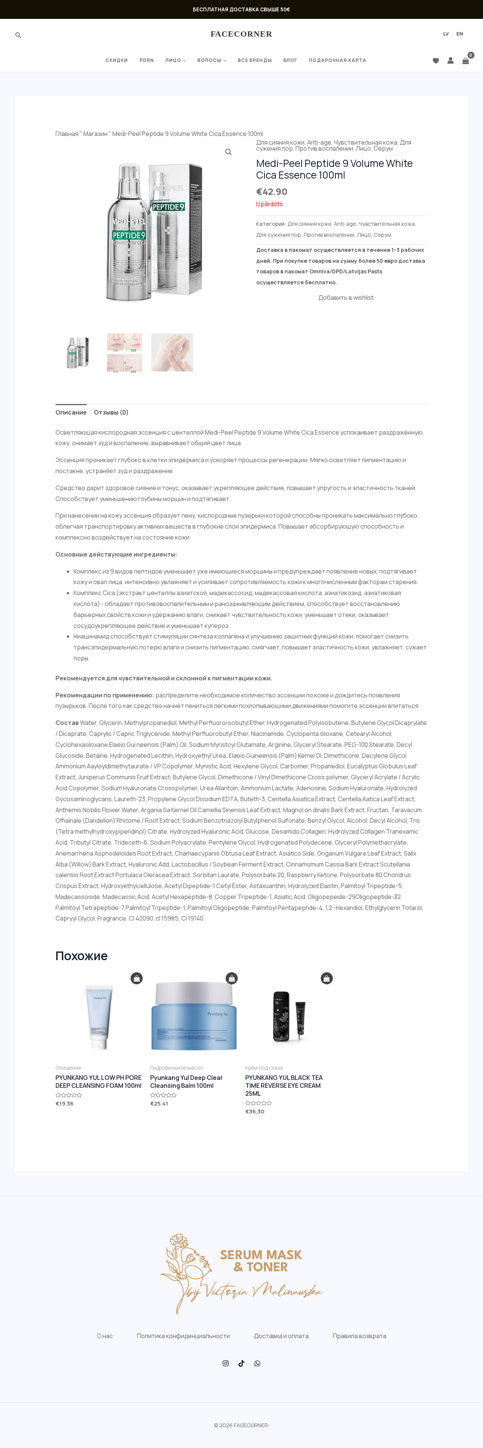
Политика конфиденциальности (183, 1336)
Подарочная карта (337, 60)
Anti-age (319, 142)
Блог (290, 60)
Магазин (95, 134)
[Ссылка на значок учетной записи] (450, 60)
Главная (66, 134)
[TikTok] (241, 1363)
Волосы (209, 60)
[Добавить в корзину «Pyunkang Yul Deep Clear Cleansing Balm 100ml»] (232, 978)
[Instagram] (225, 1363)
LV (446, 34)
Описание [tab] (71, 412)
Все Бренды (255, 60)
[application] (183, 60)
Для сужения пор (278, 234)
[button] (228, 152)
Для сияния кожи (280, 142)
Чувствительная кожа (365, 142)
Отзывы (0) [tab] (111, 412)
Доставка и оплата (281, 1336)
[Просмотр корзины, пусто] (465, 60)
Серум (383, 148)
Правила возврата (359, 1336)
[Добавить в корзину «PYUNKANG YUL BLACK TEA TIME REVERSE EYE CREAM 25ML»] (327, 978)
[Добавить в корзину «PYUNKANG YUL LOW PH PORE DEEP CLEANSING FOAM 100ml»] (137, 978)
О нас (105, 1336)
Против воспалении (324, 148)
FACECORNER (242, 34)
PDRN (147, 60)
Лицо (173, 60)
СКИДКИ (116, 60)
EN (460, 34)
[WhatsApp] (257, 1363)
